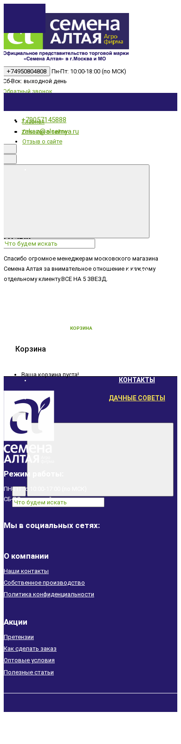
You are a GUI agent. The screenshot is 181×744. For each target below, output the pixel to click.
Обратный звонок (27, 91)
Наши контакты (26, 571)
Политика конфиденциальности (49, 594)
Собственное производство (44, 582)
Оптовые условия (29, 660)
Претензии (19, 636)
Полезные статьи (29, 672)
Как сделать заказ (30, 648)
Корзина (81, 328)
